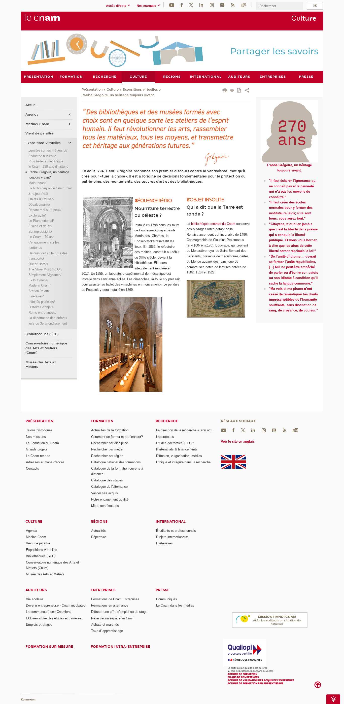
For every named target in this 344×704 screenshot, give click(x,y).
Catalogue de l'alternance (109, 486)
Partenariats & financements (177, 449)
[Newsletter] (243, 5)
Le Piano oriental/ (41, 221)
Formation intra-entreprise (120, 647)
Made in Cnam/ (39, 285)
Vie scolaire (34, 599)
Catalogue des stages (107, 480)
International (171, 521)
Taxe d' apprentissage (107, 631)
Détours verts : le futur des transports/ (47, 255)
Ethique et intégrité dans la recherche (183, 462)
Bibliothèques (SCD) (41, 334)
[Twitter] (191, 5)
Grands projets (36, 449)
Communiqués (166, 599)
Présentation (92, 90)
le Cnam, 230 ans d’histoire (48, 166)
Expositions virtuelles (140, 90)
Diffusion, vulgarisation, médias (179, 456)
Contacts (32, 468)
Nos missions (36, 437)
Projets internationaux (172, 537)
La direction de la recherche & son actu (184, 430)
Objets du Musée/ (41, 199)
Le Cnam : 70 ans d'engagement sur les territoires (43, 242)
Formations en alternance (109, 605)
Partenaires (164, 543)
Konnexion (28, 699)
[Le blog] (222, 5)
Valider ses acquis (104, 493)
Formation (102, 421)
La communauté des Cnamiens (48, 612)
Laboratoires (165, 437)
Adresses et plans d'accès (45, 462)
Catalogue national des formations (116, 462)
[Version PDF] (239, 90)
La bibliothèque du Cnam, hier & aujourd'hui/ (50, 190)
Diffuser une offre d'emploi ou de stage (119, 612)
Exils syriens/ (38, 280)
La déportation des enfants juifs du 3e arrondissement (47, 320)
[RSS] (232, 5)
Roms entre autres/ (42, 312)
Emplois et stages (39, 624)
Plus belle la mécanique (45, 161)
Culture (113, 90)
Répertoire (98, 537)
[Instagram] (212, 5)
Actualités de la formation (109, 430)
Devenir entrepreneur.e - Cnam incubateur (56, 605)
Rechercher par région (107, 456)
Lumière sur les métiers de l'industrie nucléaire (47, 153)
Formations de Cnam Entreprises (115, 599)
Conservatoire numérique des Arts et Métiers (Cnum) (46, 348)
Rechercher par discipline (109, 443)
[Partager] (247, 90)
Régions (99, 521)
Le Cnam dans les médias (175, 605)
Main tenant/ (37, 183)
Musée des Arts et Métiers (40, 364)
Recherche (167, 421)
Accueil (31, 105)
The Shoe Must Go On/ (45, 269)
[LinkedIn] (201, 5)
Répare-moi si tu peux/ (44, 210)
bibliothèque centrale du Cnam (213, 224)
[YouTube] (172, 5)
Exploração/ (37, 215)
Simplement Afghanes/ (44, 275)
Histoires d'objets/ (41, 307)
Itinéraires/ (36, 296)
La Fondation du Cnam (42, 443)
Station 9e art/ (38, 291)
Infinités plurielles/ (41, 302)
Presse (162, 590)
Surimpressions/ (40, 231)
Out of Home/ (38, 264)
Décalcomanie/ (39, 204)
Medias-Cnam (37, 124)
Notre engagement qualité (109, 499)
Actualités (98, 531)
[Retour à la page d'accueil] (50, 20)
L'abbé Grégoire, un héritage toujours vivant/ (48, 174)
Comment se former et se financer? (117, 437)
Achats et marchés (105, 624)
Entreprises (103, 590)
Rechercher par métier (107, 449)
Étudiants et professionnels (176, 531)
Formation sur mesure (49, 647)
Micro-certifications (105, 506)
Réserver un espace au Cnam (112, 618)
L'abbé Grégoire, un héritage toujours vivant (118, 95)
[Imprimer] (225, 90)
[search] (279, 6)
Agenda (32, 115)
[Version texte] (232, 90)
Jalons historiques (39, 430)
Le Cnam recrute (38, 456)
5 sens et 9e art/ (40, 226)
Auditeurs (36, 590)
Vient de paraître (39, 133)
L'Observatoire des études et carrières (53, 618)
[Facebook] (181, 5)
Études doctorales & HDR (175, 443)
